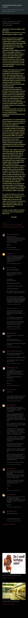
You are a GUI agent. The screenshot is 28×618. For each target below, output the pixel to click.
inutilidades (18, 224)
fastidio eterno (10, 224)
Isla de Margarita (5, 226)
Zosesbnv (9, 234)
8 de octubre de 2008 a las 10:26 (14, 507)
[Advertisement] (14, 538)
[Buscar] (25, 2)
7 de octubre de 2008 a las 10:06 (14, 263)
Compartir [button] (4, 222)
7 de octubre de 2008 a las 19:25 (13, 400)
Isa (7, 468)
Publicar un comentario (8, 524)
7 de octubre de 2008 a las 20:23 (14, 464)
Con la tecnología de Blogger (15, 613)
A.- (7, 405)
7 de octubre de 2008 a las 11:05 (13, 328)
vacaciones (22, 226)
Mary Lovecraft (11, 351)
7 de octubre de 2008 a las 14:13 (13, 346)
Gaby (8, 333)
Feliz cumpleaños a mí (11, 575)
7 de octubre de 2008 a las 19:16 (13, 385)
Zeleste (9, 367)
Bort (8, 267)
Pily (8, 389)
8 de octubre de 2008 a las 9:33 (13, 490)
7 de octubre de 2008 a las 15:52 (13, 363)
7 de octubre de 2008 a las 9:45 (13, 249)
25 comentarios (11, 604)
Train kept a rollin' (10, 601)
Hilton (14, 224)
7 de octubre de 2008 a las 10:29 (14, 304)
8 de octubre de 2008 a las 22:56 (14, 521)
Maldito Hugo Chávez (14, 226)
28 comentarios (11, 577)
